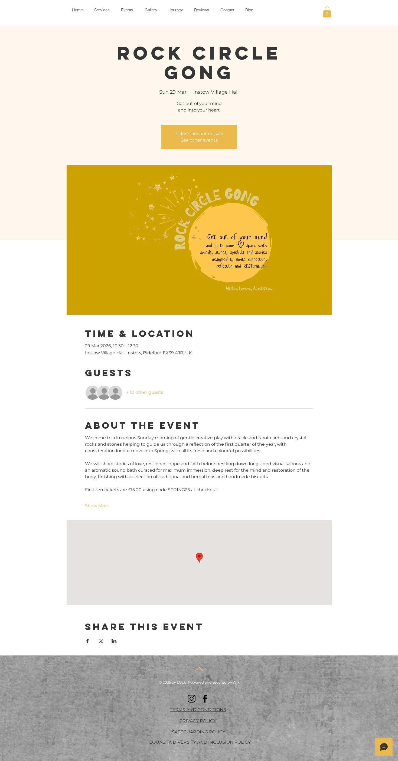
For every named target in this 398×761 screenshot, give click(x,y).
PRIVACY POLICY (198, 720)
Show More (97, 505)
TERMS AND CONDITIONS (198, 709)
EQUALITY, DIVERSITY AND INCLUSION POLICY (200, 742)
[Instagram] (191, 698)
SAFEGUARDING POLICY (198, 731)
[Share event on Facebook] (87, 641)
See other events (199, 140)
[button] (327, 12)
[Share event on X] (100, 641)
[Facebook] (205, 698)
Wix (236, 682)
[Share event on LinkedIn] (114, 641)
